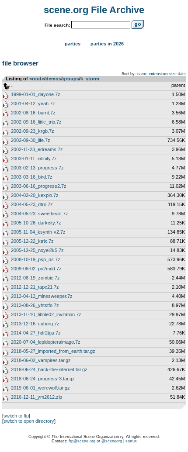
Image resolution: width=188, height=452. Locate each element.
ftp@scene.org (82, 441)
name (142, 74)
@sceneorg (111, 441)
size (173, 74)
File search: (57, 25)
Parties (72, 43)
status (131, 441)
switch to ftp (16, 415)
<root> (36, 78)
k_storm (89, 78)
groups (71, 78)
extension (158, 74)
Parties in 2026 (107, 43)
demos (53, 78)
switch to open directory (28, 421)
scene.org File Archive (94, 9)
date (182, 74)
